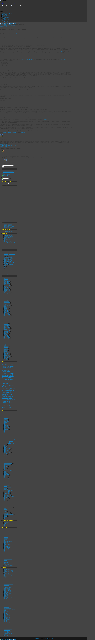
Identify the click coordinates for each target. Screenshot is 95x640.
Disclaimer (4, 20)
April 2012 (6, 323)
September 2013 (7, 305)
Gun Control (11, 441)
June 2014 (6, 295)
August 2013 (6, 306)
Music (5, 472)
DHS (5, 428)
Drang (5, 262)
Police (5, 476)
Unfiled (5, 509)
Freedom (12, 383)
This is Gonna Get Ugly (8, 236)
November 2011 (7, 328)
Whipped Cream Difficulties (9, 633)
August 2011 (6, 331)
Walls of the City (7, 630)
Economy (7, 380)
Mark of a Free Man (8, 600)
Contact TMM (6, 19)
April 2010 (6, 348)
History (5, 457)
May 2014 (6, 296)
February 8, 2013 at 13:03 (9, 161)
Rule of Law (14, 132)
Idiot (8, 390)
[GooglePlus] (8, 5)
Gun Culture (6, 450)
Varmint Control (7, 512)
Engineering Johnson (8, 541)
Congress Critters (6, 370)
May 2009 (6, 350)
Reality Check (6, 611)
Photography (6, 474)
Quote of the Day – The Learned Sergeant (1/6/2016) (9, 247)
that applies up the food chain (27, 59)
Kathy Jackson (6, 594)
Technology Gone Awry (8, 502)
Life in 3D (6, 596)
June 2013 (6, 308)
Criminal (9, 377)
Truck (5, 506)
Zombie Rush (6, 635)
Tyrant (12, 405)
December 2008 (7, 353)
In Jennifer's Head (7, 591)
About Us (4, 16)
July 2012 (6, 319)
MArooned (6, 601)
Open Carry (11, 442)
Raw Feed (11, 171)
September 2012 (7, 317)
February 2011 (7, 337)
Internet (5, 462)
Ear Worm (6, 429)
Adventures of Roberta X (8, 570)
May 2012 (6, 322)
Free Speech (6, 435)
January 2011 (6, 338)
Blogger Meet (9, 470)
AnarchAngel (6, 530)
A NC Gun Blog (7, 569)
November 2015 (7, 284)
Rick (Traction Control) (8, 559)
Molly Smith (6, 551)
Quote (13, 399)
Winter (5, 515)
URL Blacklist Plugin (8, 227)
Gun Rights (9, 24)
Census (5, 424)
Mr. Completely (7, 552)
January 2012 (6, 326)
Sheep (5, 488)
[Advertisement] (8, 203)
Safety (10, 401)
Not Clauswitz (6, 554)
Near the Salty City (7, 553)
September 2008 (7, 356)
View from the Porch (8, 629)
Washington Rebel (7, 631)
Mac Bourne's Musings (8, 598)
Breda (5, 578)
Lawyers (5, 466)
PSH (10, 399)
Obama (8, 479)
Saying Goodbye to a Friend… (8, 257)
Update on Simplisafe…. (8, 241)
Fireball (9, 383)
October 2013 (6, 304)
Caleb (5, 536)
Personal (6, 473)
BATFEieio (6, 418)
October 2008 (6, 355)
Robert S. (6, 616)
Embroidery (9, 487)
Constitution (6, 427)
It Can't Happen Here (8, 225)
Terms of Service (7, 21)
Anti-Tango (6, 523)
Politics (23, 31)
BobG (5, 151)
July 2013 (6, 307)
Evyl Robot (6, 583)
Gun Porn (6, 453)
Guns (5, 454)
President (8, 399)
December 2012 (7, 314)
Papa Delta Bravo (7, 608)
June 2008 (6, 357)
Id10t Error (6, 461)
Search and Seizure (10, 443)
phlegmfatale (6, 260)
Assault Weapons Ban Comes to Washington (8, 245)
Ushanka (6, 628)
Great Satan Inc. (7, 543)
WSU (5, 517)
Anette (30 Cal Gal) (7, 531)
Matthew (6, 550)
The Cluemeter (7, 564)
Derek (5, 539)
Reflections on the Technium (9, 558)
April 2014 (6, 297)
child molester (11, 369)
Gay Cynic (6, 542)
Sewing (5, 486)
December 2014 (7, 289)
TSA (5, 508)
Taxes (5, 500)
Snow (5, 494)
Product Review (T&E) (8, 481)
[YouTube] (18, 5)
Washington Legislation (29, 31)
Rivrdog (5, 560)
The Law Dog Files (7, 624)
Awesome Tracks (6, 366)
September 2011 (7, 330)
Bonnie (5, 535)
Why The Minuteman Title (7, 13)
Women (5, 516)
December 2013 (7, 302)
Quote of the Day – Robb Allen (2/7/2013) (8, 25)
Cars (5, 423)
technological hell (9, 403)
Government (6, 449)
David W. (6, 538)
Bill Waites (6, 533)
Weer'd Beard (6, 632)
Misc (5, 471)
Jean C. (5, 545)
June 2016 (6, 280)
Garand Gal (6, 585)
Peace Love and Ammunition (9, 609)
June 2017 (6, 279)
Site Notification (7, 493)
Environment (6, 433)
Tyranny (7, 405)
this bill (17, 33)
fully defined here (63, 59)
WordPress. (51, 638)
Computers (6, 426)
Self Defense (6, 485)
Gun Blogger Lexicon (8, 224)
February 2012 (7, 325)
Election (8, 478)
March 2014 (6, 299)
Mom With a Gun (7, 603)
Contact (3, 18)
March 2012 (6, 324)
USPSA (5, 511)
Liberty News (6, 549)
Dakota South (6, 582)
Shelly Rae (6, 562)
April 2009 (6, 351)
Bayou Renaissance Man (8, 574)
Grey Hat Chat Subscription (7, 15)
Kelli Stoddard (7, 547)
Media (5, 469)
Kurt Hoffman (6, 595)
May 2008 (6, 358)
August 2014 (6, 293)
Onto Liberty (6, 607)
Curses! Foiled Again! (8, 579)
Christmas (6, 425)
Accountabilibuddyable (8, 412)
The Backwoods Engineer (9, 622)
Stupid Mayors (7, 499)
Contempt (8, 373)
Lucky (5, 468)
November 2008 (7, 354)
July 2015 (6, 286)
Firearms (4, 132)
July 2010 (6, 345)
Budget (5, 422)
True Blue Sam (7, 626)
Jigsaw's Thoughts (7, 593)
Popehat (5, 610)
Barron (8, 160)
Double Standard (7, 379)
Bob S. (5, 577)
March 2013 (6, 311)
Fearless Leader (10, 382)
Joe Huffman (6, 524)
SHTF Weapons (7, 618)
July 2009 (6, 349)
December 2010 (7, 339)
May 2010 (6, 347)
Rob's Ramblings (7, 615)
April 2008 (6, 359)
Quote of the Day (7, 482)
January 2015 (6, 288)
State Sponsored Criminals (9, 226)
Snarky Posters (7, 619)
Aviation (5, 416)
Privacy (5, 480)
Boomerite (12, 367)
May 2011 (6, 334)
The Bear (6, 264)
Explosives (4, 382)
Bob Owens (6, 576)
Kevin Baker (6, 548)
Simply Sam (6, 563)
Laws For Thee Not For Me (7, 395)
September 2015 (7, 285)
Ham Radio (6, 455)
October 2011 (6, 329)
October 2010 (6, 341)
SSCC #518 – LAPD (3, 26)
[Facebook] (13, 5)
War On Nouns (7, 513)
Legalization (9, 132)
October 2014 (6, 291)
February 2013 (7, 312)
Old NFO (6, 254)
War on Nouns (6, 407)
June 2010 (6, 346)
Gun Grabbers (7, 452)
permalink (23, 132)
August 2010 (6, 344)
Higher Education (7, 456)
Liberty (5, 467)
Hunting (5, 459)
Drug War (4, 380)
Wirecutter (6, 634)
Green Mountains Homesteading (7, 588)
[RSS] (21, 5)
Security (4, 402)
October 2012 (6, 316)
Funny (5, 446)
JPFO (5, 465)
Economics (6, 430)
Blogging (6, 420)
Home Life (6, 458)
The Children (6, 504)
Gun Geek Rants (7, 589)
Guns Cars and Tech (8, 590)
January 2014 (6, 301)
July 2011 (6, 332)
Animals (5, 413)
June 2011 (6, 333)
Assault (5, 414)
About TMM (6, 17)
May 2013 (6, 309)
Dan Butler (6, 537)
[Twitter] (4, 5)
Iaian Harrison (7, 544)
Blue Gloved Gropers (8, 366)
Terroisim (3, 405)
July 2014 (6, 294)
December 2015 (7, 283)
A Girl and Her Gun (7, 529)
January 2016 (6, 282)
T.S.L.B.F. (6, 621)
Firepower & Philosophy (8, 584)
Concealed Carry (12, 439)
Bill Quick (6, 532)
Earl (5, 540)
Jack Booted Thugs (7, 464)
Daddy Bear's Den (7, 580)
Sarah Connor (6, 561)
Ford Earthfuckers (10, 507)
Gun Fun (6, 451)
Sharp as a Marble (7, 617)
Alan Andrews (7, 522)
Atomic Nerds (6, 573)
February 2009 (7, 352)
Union (5, 510)
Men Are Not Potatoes (8, 602)
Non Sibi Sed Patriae (8, 606)
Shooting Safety (7, 492)
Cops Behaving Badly (8, 374)
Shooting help (7, 491)
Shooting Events (10, 490)
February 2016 (7, 281)
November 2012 (7, 315)
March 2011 (6, 336)
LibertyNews (6, 258)
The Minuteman (5, 2)
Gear (5, 447)
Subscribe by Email (6, 174)
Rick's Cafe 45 (6, 614)
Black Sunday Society (8, 575)
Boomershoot (5, 369)
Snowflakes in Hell (7, 620)
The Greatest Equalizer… (8, 235)
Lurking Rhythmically (8, 597)
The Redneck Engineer (8, 625)
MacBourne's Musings (8, 599)
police (10, 398)
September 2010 (7, 342)
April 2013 (6, 310)
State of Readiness (7, 495)
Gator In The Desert (8, 586)
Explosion (10, 380)
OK (3, 166)
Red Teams (6, 613)
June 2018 (6, 278)
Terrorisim (6, 503)
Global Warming (7, 448)
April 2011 (6, 335)
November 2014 (7, 290)
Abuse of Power (8, 364)
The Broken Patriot (7, 623)
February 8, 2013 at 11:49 (6, 153)
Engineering (6, 432)
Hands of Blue (8, 388)
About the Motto (5, 14)
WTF (5, 518)
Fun (5, 445)
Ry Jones (5, 525)
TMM (2, 31)
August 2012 (6, 318)
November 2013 (7, 303)
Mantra (46, 638)
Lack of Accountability (8, 391)
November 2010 (7, 340)
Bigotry (5, 419)
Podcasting (6, 475)
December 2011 (7, 327)
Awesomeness (7, 417)
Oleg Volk (6, 557)
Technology (6, 501)
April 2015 (6, 287)
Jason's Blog (6, 592)
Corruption (4, 377)
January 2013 (6, 313)
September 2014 (7, 292)
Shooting (7, 402)
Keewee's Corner (7, 546)
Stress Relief (6, 498)
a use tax (61, 51)
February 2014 (7, 300)
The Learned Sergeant (8, 565)
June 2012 (6, 320)
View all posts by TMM (4, 144)
